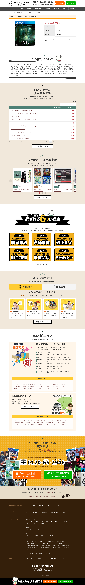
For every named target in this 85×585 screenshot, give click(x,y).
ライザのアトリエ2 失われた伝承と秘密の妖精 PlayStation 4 (26, 119)
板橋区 (16, 424)
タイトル (12, 107)
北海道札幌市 (24, 381)
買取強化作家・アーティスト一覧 (43, 553)
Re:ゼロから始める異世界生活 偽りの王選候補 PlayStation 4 (25, 126)
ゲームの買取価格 (27, 12)
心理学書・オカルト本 (32, 547)
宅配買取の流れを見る (42, 322)
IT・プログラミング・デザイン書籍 (34, 541)
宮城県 (32, 381)
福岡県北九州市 (32, 388)
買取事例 (29, 8)
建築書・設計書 (65, 545)
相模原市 (55, 424)
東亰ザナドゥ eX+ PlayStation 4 (19, 123)
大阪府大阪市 (32, 386)
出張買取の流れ (54, 512)
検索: (74, 101)
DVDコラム (53, 558)
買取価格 (70, 107)
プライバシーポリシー (56, 505)
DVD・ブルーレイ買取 (30, 519)
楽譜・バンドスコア (56, 547)
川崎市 (47, 424)
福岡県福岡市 (40, 388)
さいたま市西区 (32, 422)
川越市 (24, 420)
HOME (10, 12)
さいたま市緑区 (40, 422)
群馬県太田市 (16, 384)
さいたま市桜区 (17, 422)
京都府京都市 (55, 386)
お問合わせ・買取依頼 (30, 514)
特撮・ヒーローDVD (31, 523)
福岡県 (24, 388)
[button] (39, 193)
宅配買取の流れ (45, 512)
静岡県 (40, 384)
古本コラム (46, 558)
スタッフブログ (62, 558)
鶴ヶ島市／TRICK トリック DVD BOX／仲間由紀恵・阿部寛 (63, 190)
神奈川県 (40, 424)
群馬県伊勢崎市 (24, 384)
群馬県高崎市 (55, 381)
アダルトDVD (41, 523)
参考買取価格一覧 (18, 12)
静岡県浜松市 (55, 384)
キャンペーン (71, 558)
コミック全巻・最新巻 (49, 541)
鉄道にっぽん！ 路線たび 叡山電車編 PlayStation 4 (23, 110)
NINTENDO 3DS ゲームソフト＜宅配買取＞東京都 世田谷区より (42, 190)
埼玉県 (16, 420)
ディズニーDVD (54, 521)
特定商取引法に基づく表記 (43, 505)
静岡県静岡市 (47, 384)
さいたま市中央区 (24, 422)
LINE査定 (63, 512)
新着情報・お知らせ (30, 558)
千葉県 (53, 496)
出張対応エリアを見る (30, 407)
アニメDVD (29, 521)
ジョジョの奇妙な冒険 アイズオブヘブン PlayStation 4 (24, 135)
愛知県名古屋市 (17, 386)
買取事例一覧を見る (42, 197)
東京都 (63, 422)
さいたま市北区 (63, 420)
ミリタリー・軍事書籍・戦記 (44, 543)
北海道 (16, 381)
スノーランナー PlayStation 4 (18, 129)
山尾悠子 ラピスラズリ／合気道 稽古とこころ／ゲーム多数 (22, 190)
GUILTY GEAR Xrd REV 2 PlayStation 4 (20, 138)
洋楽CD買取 (29, 529)
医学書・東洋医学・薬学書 (33, 545)
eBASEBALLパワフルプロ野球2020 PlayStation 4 (23, 132)
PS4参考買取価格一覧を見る (42, 146)
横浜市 (63, 424)
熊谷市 (32, 420)
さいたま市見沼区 (55, 422)
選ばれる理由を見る (42, 264)
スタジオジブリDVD (65, 521)
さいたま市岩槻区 (40, 420)
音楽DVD (37, 521)
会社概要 (72, 8)
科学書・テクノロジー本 (32, 549)
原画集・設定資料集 (45, 545)
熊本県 (47, 388)
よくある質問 (36, 512)
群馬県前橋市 (63, 381)
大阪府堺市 (40, 386)
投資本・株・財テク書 (44, 547)
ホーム (12, 8)
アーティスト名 (57, 107)
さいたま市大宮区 (55, 420)
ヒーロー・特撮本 (61, 541)
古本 (27, 539)
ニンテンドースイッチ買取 (39, 535)
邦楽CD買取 (37, 529)
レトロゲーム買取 (51, 535)
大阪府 (24, 386)
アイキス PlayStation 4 (16, 116)
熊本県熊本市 (55, 388)
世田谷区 (24, 424)
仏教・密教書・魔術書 (57, 543)
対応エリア (56, 8)
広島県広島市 (16, 388)
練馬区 (32, 424)
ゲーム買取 (28, 533)
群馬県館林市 (32, 384)
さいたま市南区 (48, 422)
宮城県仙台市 (40, 381)
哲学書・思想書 (56, 545)
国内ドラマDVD (45, 521)
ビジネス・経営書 (31, 543)
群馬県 (47, 381)
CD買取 (27, 527)
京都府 (47, 386)
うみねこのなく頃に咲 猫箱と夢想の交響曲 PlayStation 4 (25, 113)
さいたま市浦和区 (47, 420)
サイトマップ (67, 505)
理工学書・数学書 (67, 547)
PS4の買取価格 (36, 12)
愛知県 (63, 384)
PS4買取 (29, 535)
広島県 (63, 386)
